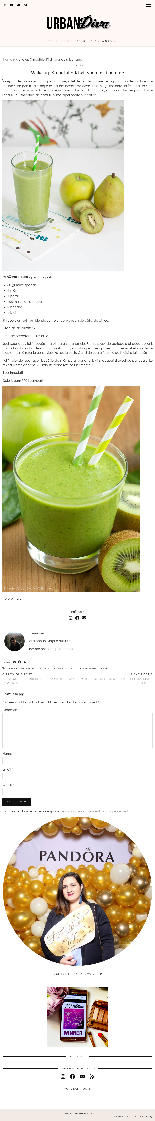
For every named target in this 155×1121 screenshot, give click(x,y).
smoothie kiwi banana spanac (77, 668)
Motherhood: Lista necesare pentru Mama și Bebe (116, 678)
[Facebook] (11, 5)
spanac (104, 668)
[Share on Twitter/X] (25, 662)
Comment (11, 710)
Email (7, 769)
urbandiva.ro (82, 1113)
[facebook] (72, 1076)
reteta (37, 668)
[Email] (18, 5)
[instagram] (63, 1076)
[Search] (25, 5)
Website (8, 785)
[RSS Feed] (92, 1076)
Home (7, 59)
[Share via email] (14, 662)
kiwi (21, 668)
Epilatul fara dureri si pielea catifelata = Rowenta (38, 678)
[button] (149, 5)
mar (28, 668)
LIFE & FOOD (77, 65)
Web (50, 649)
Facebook (65, 649)
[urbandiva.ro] (77, 21)
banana (12, 668)
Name (8, 754)
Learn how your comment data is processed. (94, 811)
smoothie (49, 668)
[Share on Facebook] (19, 662)
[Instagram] (5, 5)
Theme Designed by (133, 1116)
